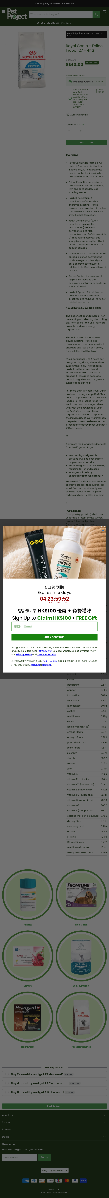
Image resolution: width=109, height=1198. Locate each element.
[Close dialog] (103, 528)
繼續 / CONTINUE (54, 637)
